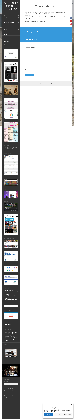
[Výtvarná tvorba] (11, 182)
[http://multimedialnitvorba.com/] (11, 194)
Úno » (7, 401)
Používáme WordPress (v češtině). (40, 83)
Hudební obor (6, 17)
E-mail (26, 64)
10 (6, 390)
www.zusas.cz (58, 13)
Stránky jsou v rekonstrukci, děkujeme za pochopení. (11, 339)
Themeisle (54, 83)
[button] (71, 404)
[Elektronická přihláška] (11, 164)
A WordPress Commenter (9, 337)
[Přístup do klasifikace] (11, 315)
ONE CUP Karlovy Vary (9, 290)
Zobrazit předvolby (67, 414)
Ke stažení (5, 34)
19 (10, 393)
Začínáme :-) (11, 335)
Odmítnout (58, 414)
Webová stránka (28, 69)
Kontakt (5, 36)
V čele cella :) (7, 294)
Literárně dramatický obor (9, 22)
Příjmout (48, 414)
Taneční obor (6, 24)
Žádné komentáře (50, 9)
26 (10, 395)
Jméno (27, 60)
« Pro (5, 401)
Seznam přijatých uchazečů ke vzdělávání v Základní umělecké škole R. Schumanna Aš (11, 297)
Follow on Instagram (9, 219)
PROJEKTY (5, 29)
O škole (5, 15)
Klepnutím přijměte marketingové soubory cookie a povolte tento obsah (11, 371)
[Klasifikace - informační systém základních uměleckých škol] (7, 324)
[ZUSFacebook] (11, 206)
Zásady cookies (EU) (7, 41)
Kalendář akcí (6, 27)
